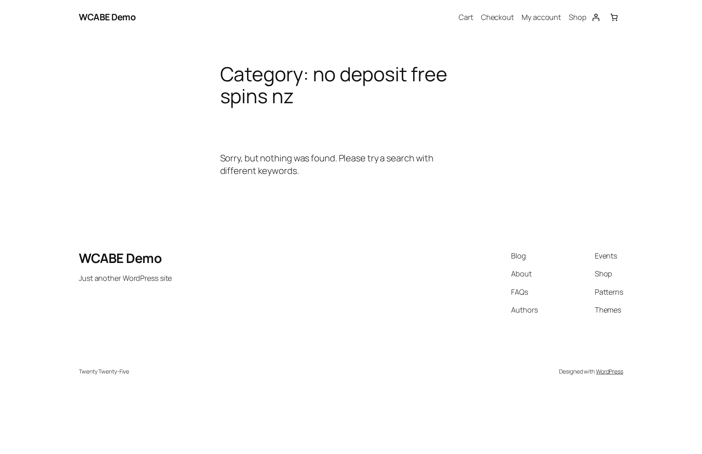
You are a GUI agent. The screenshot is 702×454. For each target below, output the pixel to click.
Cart (466, 17)
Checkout (497, 17)
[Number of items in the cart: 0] (614, 17)
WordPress (609, 371)
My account (541, 17)
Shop (578, 17)
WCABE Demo (107, 17)
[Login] (596, 17)
